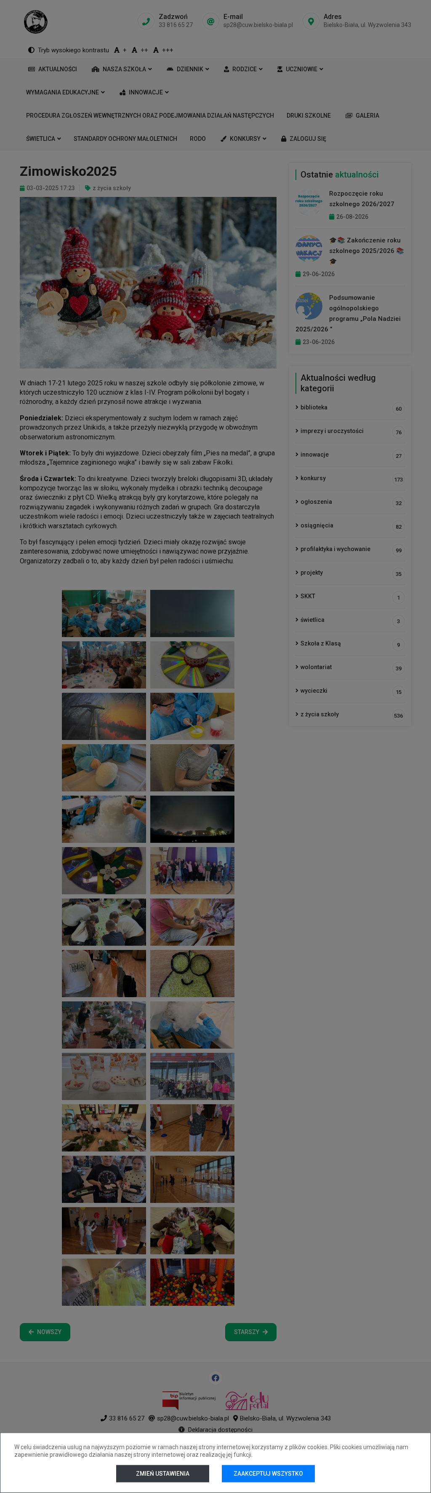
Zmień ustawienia (162, 1473)
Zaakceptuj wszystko (268, 1473)
